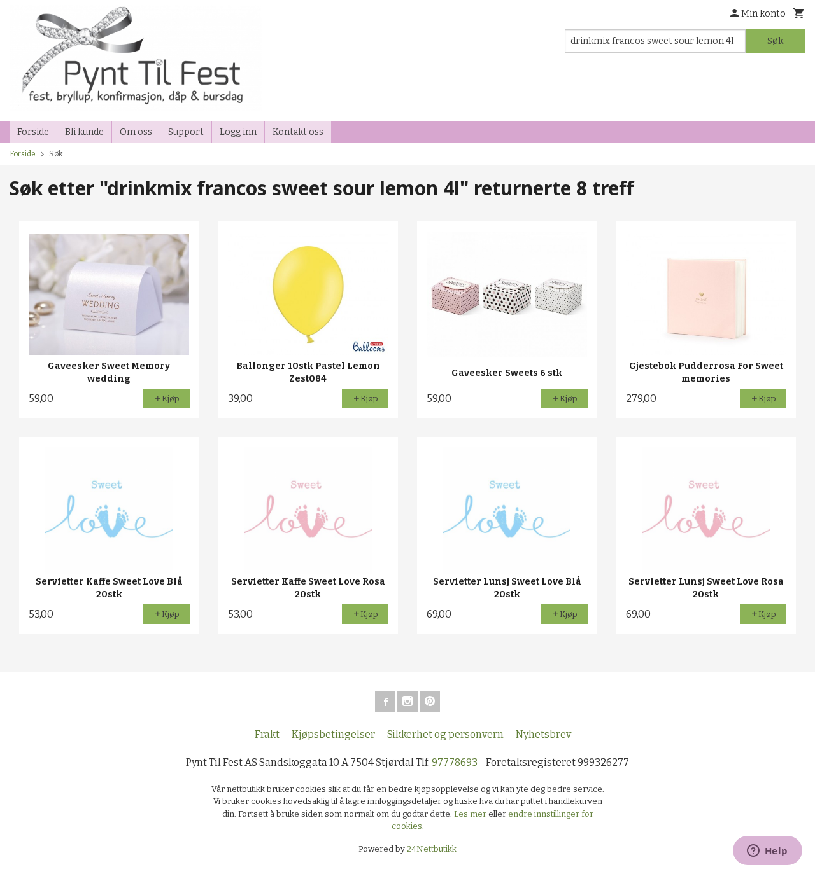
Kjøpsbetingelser (333, 734)
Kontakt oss (298, 132)
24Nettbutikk (432, 849)
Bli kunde (84, 132)
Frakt (267, 734)
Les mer (471, 814)
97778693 (455, 762)
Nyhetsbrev (543, 734)
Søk (775, 41)
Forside (33, 132)
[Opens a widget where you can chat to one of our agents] (767, 852)
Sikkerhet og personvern (445, 734)
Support (186, 132)
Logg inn (238, 132)
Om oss (136, 132)
